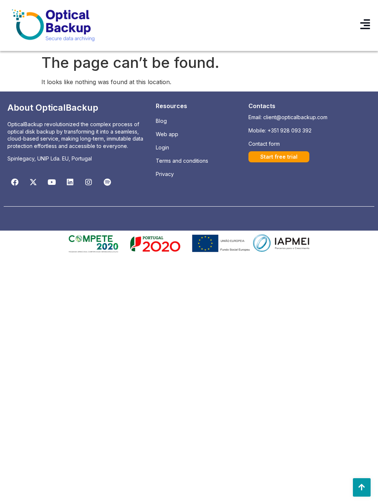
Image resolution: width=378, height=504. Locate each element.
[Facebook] (14, 182)
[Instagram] (88, 182)
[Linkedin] (70, 182)
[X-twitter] (33, 182)
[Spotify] (107, 182)
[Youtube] (51, 182)
